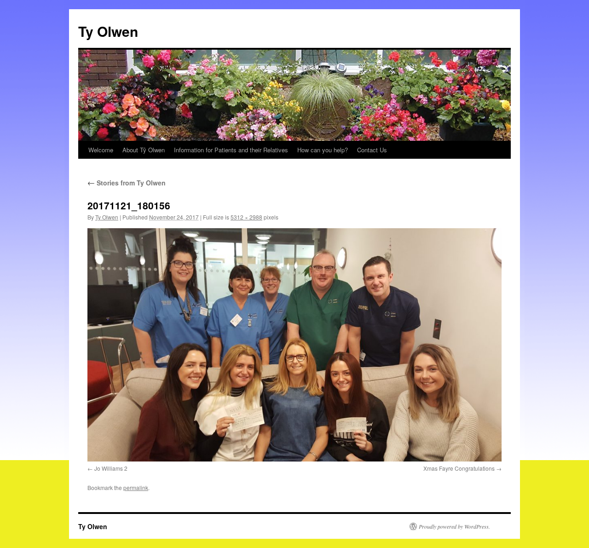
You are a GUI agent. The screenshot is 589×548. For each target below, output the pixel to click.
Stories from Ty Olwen (126, 182)
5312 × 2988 (246, 217)
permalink (135, 487)
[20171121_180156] (294, 344)
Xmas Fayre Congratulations (459, 468)
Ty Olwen (108, 31)
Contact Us (372, 149)
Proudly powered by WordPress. (454, 526)
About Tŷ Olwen (143, 149)
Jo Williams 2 (110, 468)
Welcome (100, 149)
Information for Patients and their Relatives (231, 149)
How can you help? (322, 149)
